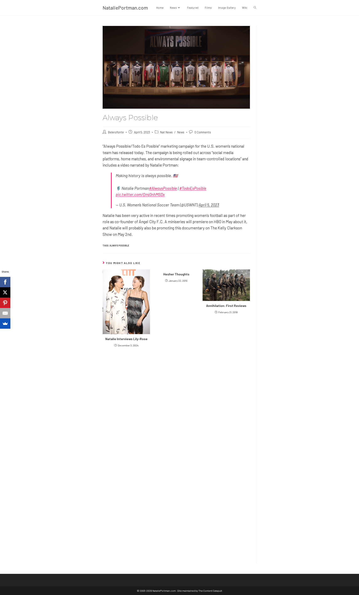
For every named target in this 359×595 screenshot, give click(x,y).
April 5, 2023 (209, 204)
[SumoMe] (5, 323)
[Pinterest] (5, 303)
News (180, 132)
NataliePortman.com (125, 8)
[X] (5, 292)
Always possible (119, 245)
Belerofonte (116, 132)
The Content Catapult (210, 590)
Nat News (166, 132)
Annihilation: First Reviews (226, 306)
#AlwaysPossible (163, 188)
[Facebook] (5, 282)
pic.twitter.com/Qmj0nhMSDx (140, 194)
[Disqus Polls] (176, 400)
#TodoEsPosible (192, 188)
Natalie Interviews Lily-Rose (126, 339)
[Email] (5, 313)
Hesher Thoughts (176, 274)
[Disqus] (176, 504)
